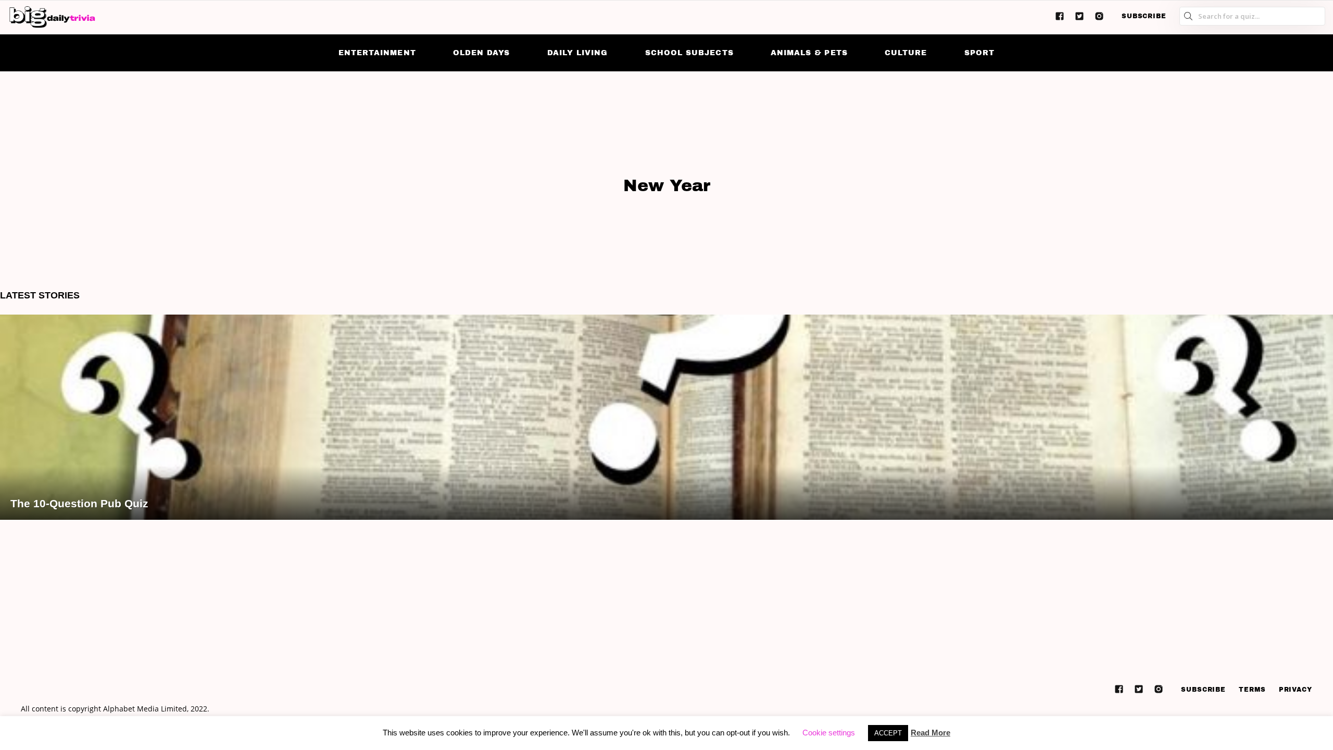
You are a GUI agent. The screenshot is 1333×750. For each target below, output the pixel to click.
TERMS (1252, 689)
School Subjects (689, 53)
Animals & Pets (809, 53)
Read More (930, 732)
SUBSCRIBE (1144, 16)
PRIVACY (1295, 689)
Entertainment (377, 53)
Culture (906, 53)
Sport (979, 53)
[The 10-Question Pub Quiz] (666, 417)
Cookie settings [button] (828, 732)
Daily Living (577, 53)
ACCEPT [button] (888, 733)
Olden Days (481, 53)
